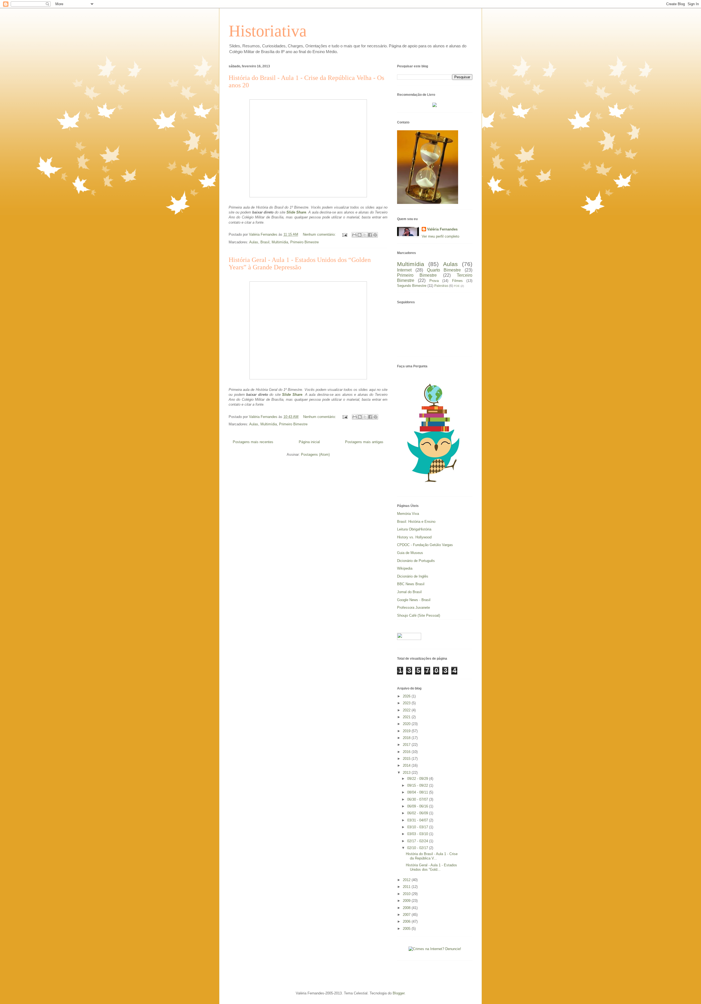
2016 (407, 752)
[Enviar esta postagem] (344, 234)
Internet (404, 270)
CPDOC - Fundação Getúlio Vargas (425, 545)
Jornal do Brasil (409, 592)
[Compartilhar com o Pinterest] (375, 235)
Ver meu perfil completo (440, 236)
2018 (407, 738)
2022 (407, 710)
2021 (407, 717)
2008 (407, 908)
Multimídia (280, 242)
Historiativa (268, 31)
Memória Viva (408, 514)
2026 (407, 696)
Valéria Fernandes (442, 229)
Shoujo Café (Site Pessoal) (418, 615)
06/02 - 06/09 (418, 813)
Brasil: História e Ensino (416, 522)
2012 (407, 880)
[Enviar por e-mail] (354, 235)
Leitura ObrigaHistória (414, 529)
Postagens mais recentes (253, 442)
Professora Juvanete (413, 607)
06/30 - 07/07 (418, 799)
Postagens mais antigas (364, 442)
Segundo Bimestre (411, 286)
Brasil (264, 242)
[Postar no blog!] (359, 235)
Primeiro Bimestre (304, 242)
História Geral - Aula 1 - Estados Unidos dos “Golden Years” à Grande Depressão (300, 263)
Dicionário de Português (416, 561)
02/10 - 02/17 (418, 848)
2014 (407, 765)
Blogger (398, 993)
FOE (457, 285)
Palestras (441, 285)
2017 (407, 745)
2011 (407, 887)
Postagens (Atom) (315, 454)
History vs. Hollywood (414, 537)
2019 (407, 731)
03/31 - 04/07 (418, 820)
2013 (407, 773)
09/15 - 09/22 (418, 785)
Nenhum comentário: (320, 234)
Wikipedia (404, 568)
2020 (407, 724)
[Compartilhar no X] (364, 235)
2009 (407, 901)
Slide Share (296, 212)
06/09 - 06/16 (418, 806)
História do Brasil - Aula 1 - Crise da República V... (432, 856)
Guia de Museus (410, 553)
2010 (407, 894)
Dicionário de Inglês (412, 576)
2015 (407, 759)
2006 (407, 921)
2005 (407, 929)
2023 (407, 703)
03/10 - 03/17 (418, 827)
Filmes (457, 281)
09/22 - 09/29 (418, 779)
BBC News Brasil (410, 584)
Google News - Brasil (413, 600)
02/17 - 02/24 (418, 841)
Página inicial (309, 442)
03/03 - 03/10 (418, 834)
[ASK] (435, 486)
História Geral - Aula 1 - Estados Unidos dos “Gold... (431, 867)
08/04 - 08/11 (418, 792)
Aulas (253, 242)
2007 (407, 915)
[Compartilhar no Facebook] (370, 235)
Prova (434, 281)
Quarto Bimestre (444, 270)
